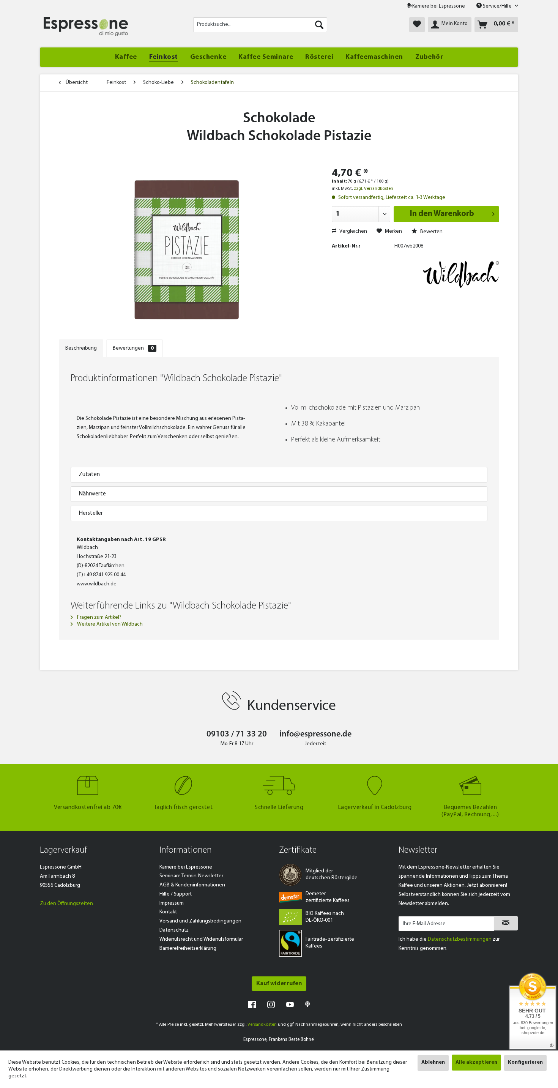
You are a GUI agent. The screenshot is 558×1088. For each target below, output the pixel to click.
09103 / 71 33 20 (236, 734)
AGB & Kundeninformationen (192, 885)
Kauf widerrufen (279, 984)
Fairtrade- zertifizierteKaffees (330, 943)
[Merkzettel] (417, 24)
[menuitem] (260, 24)
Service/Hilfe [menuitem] (497, 6)
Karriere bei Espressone (438, 6)
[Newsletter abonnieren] (506, 923)
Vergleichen (352, 231)
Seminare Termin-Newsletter (191, 876)
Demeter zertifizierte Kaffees (328, 897)
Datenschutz (174, 930)
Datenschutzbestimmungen (460, 939)
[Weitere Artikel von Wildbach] (461, 274)
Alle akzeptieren (476, 1062)
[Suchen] (319, 24)
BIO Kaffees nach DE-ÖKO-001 (325, 917)
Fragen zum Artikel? (98, 617)
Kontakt (168, 912)
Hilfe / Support (175, 894)
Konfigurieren (525, 1062)
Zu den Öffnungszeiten (66, 904)
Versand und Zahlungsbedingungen (200, 921)
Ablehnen (433, 1062)
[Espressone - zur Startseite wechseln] (86, 26)
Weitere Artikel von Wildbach (109, 624)
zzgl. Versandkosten (373, 188)
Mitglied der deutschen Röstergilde (332, 874)
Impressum (171, 903)
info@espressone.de (315, 734)
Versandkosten (262, 1024)
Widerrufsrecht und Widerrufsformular (201, 939)
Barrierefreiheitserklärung (187, 948)
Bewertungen (133, 348)
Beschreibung (81, 348)
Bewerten (431, 232)
